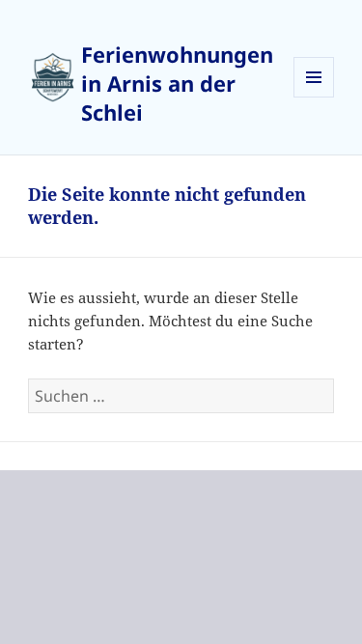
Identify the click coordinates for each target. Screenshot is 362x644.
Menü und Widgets (314, 97)
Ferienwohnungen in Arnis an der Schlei (177, 83)
